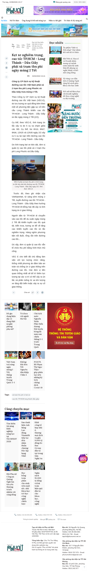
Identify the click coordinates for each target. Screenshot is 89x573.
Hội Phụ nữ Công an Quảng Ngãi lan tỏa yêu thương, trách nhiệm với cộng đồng (11, 484)
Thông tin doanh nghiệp (30, 519)
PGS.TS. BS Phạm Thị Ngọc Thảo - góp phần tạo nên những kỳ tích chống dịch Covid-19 (38, 375)
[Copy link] (6, 58)
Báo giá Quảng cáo (47, 519)
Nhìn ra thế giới (55, 20)
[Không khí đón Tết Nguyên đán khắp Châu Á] (24, 355)
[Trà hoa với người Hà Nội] (24, 306)
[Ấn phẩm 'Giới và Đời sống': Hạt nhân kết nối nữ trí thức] (55, 50)
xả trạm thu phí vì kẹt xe (21, 395)
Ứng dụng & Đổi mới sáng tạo (34, 20)
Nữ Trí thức (14, 20)
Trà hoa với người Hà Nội (24, 316)
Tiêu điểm (18, 46)
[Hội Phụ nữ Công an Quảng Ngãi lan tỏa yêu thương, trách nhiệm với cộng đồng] (12, 467)
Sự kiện (4, 20)
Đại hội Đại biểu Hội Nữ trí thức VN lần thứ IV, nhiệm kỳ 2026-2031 (38, 46)
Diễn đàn (23, 46)
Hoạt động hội (28, 46)
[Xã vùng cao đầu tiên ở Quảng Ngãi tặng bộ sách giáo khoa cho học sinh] (55, 81)
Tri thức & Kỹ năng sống (74, 20)
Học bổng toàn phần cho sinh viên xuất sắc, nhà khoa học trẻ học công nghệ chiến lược (25, 488)
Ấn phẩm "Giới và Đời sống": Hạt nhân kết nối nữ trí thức (71, 49)
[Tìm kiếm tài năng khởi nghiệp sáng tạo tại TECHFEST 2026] (12, 416)
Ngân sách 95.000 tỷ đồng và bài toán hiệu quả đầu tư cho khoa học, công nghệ (38, 488)
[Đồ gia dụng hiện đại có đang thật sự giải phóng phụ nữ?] (11, 306)
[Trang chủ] (2, 17)
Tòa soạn (63, 519)
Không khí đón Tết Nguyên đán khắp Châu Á (24, 368)
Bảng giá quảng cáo (63, 2)
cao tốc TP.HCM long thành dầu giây (25, 399)
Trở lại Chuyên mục (14, 292)
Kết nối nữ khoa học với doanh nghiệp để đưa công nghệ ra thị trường (71, 95)
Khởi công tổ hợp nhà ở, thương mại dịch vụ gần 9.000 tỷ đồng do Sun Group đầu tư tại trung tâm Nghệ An (39, 440)
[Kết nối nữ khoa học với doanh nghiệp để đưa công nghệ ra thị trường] (55, 94)
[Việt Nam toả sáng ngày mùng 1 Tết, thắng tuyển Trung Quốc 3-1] (11, 355)
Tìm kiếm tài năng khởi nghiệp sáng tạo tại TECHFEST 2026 (11, 432)
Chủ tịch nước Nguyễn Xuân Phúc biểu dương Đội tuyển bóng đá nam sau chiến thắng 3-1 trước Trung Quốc (38, 330)
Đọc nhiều (56, 43)
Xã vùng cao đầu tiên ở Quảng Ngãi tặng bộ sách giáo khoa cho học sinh (71, 82)
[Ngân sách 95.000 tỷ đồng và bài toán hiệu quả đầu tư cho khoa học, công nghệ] (39, 466)
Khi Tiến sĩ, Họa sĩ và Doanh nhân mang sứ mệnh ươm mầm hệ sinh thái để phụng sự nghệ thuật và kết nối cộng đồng (71, 65)
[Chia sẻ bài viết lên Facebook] (6, 63)
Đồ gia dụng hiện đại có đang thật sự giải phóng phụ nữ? (11, 321)
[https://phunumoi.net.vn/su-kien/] (6, 77)
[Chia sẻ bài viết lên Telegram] (6, 68)
